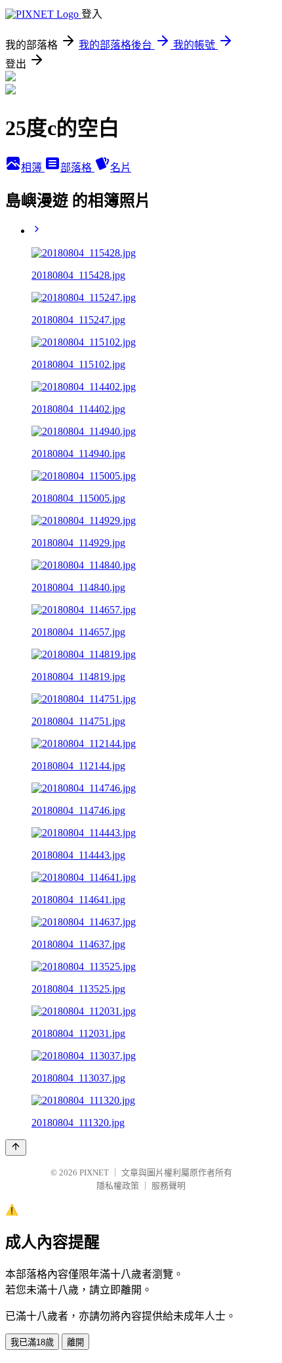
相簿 (33, 167)
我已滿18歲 (32, 1342)
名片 (120, 167)
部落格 (77, 167)
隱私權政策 (117, 1185)
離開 (75, 1342)
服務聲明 (168, 1185)
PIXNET (94, 1172)
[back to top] (15, 1147)
